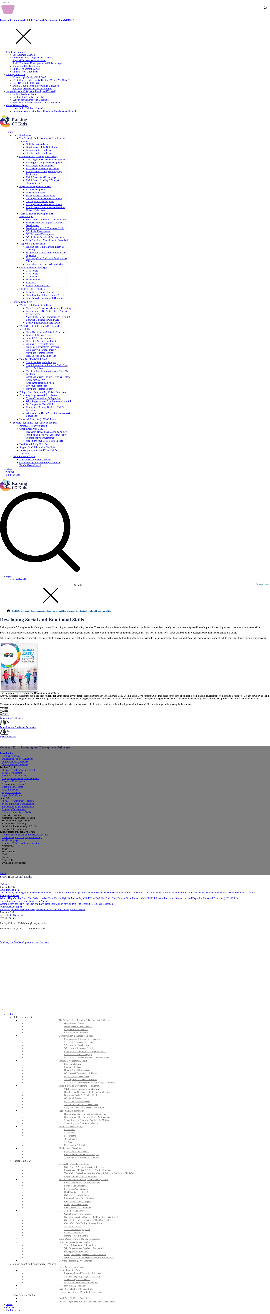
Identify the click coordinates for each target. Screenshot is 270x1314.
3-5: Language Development (40, 165)
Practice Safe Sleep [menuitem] (72, 1067)
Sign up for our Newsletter (36, 942)
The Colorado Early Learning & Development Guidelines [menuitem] (84, 1020)
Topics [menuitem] (9, 1014)
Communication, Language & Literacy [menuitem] (76, 1036)
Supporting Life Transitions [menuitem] (71, 1111)
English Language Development (18, 806)
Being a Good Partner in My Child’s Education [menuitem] (79, 1239)
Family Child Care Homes (39, 335)
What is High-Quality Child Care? (29, 77)
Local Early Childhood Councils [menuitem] (73, 1298)
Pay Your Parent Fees (36, 385)
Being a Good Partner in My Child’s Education (35, 85)
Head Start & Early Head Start (41, 341)
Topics (9, 132)
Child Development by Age (26, 68)
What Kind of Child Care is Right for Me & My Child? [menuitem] (83, 1179)
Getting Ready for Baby (24, 94)
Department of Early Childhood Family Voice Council (58, 909)
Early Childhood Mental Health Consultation (48, 240)
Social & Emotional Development (18, 803)
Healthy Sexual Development (40, 195)
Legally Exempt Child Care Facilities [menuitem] (80, 1176)
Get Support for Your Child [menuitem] (76, 1251)
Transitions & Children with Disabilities (45, 298)
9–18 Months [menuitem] (70, 1136)
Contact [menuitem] (10, 1307)
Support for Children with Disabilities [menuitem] (75, 1289)
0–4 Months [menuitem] (69, 1129)
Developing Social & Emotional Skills (45, 228)
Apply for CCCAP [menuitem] (72, 1226)
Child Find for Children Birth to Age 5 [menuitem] (81, 1154)
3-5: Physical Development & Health (44, 204)
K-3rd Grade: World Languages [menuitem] (78, 1054)
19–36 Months (33, 279)
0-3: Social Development (38, 231)
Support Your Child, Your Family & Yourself (35, 422)
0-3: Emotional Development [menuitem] (77, 1101)
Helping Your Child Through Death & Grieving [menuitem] (85, 1114)
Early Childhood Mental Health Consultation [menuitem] (84, 1108)
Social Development (12, 772)
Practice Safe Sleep (35, 192)
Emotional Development (14, 775)
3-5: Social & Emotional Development (45, 237)
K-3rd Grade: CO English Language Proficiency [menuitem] (85, 1051)
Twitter (3, 884)
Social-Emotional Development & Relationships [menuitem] (80, 1086)
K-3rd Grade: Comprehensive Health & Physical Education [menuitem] (90, 1083)
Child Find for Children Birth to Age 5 (45, 295)
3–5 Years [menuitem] (68, 1142)
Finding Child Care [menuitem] (22, 1160)
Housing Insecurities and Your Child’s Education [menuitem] (80, 1292)
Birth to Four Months (12, 786)
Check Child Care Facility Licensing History (48, 377)
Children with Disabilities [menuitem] (70, 1148)
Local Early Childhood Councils (28, 108)
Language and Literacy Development (20, 778)
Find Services (13, 474)
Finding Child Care (15, 74)
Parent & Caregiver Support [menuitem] (71, 1267)
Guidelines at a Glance (37, 144)
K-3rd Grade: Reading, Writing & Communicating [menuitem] (86, 1058)
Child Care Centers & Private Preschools (46, 332)
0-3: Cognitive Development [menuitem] (76, 1076)
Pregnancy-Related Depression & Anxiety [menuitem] (82, 1273)
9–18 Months (32, 276)
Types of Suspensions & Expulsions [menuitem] (80, 1245)
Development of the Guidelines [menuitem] (78, 1026)
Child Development (16, 52)
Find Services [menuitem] (13, 1310)
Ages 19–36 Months (12, 795)
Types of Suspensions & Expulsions (43, 398)
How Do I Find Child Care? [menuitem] (71, 1211)
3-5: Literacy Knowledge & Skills (42, 168)
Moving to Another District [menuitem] (76, 1204)
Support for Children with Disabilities (31, 99)
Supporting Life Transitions (26, 66)
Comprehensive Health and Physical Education (25, 834)
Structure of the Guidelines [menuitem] (76, 1033)
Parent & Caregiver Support (33, 425)
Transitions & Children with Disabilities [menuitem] (82, 1158)
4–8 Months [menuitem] (69, 1133)
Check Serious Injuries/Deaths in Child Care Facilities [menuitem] (88, 1220)
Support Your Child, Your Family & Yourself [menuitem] (34, 1264)
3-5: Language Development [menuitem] (76, 1045)
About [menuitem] (9, 1304)
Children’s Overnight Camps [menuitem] (76, 1195)
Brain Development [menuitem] (72, 1064)
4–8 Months (32, 273)
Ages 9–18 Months (11, 792)
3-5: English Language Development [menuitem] (80, 1042)
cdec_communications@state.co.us (65, 928)
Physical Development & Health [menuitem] (73, 1061)
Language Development (14, 809)
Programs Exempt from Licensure (42, 347)
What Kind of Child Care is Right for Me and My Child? (40, 80)
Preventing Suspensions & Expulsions (38, 395)
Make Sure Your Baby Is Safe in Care (44, 440)
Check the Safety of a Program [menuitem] (78, 1214)
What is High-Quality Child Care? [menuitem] (74, 1164)
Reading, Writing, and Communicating (21, 843)
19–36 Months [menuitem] (70, 1139)
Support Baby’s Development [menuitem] (77, 1279)
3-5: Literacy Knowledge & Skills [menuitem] (79, 1048)
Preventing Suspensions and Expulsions (32, 88)
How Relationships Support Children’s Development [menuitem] (87, 1092)
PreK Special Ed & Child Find (41, 355)
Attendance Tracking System (40, 382)
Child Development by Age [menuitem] (71, 1126)
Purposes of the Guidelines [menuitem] (76, 1029)
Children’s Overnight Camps (40, 344)
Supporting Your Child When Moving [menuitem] (81, 1123)
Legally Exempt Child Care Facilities (44, 322)
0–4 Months (32, 270)
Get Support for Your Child (39, 404)
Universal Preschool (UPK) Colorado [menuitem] (75, 1261)
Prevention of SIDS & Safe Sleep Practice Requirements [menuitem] (89, 1170)
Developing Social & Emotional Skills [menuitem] (81, 1095)
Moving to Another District (39, 353)
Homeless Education (102, 904)
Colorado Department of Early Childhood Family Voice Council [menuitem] (87, 1301)
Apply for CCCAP (35, 380)
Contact (10, 472)
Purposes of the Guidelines (39, 150)
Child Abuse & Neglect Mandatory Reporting (48, 308)
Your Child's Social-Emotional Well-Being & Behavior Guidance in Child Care (48, 318)
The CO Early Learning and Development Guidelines (26, 892)
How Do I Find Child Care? (26, 83)
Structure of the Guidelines (39, 153)
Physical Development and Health (29, 60)
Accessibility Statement (11, 915)
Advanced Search (263, 584)
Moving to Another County (39, 388)
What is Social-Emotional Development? (46, 219)
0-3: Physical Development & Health (44, 198)
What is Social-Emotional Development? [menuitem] (82, 1089)
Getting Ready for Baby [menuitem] (69, 1270)
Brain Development (35, 189)
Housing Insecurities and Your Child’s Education (36, 102)
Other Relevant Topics (17, 105)
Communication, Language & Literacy (38, 156)
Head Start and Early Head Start (28, 97)
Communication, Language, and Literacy (32, 57)
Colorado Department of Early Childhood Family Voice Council (44, 111)
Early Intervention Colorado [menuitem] (76, 1151)
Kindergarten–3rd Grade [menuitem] (75, 1145)
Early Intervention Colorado (40, 292)
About (9, 469)
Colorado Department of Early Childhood (69, 923)
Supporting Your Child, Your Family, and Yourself (30, 91)
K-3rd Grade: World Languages (41, 177)
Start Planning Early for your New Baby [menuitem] (82, 1276)
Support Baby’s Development (40, 437)
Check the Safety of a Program (41, 362)
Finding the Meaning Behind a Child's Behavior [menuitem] (85, 1254)
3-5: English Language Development (44, 162)
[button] (135, 717)
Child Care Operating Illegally (41, 350)
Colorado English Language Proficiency (22, 837)
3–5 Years (31, 282)
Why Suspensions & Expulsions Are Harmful (48, 401)
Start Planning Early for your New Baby (46, 435)
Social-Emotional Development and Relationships (37, 63)
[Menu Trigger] (1, 1009)
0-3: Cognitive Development (40, 201)
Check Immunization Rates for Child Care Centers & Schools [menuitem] (91, 1217)
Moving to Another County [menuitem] (76, 1236)
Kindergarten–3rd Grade (38, 285)
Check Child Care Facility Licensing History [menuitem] (84, 1223)
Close (3, 873)
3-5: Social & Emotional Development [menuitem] (81, 1104)
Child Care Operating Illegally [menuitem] (77, 1201)
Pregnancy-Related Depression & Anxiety (46, 432)
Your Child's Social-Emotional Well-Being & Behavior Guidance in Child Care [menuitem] (99, 1173)
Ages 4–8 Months (11, 789)
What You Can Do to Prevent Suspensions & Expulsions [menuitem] (89, 1258)
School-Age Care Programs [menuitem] (76, 1189)
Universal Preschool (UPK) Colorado (37, 419)
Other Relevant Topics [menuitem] (23, 1295)
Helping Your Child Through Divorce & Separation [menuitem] (87, 1117)
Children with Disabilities (25, 71)
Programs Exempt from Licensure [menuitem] (79, 1198)
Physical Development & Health (35, 186)
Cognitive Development (13, 781)
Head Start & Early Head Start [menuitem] (77, 1192)
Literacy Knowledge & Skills (16, 812)
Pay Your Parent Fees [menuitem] (73, 1233)
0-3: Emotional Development (40, 234)
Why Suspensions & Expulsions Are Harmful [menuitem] (84, 1248)
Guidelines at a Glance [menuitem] (74, 1023)
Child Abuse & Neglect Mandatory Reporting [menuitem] (84, 1167)
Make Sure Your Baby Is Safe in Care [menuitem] (81, 1283)
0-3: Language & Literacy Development (45, 159)
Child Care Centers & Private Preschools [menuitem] (82, 1183)
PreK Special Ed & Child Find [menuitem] (77, 1208)
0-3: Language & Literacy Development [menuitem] (82, 1039)
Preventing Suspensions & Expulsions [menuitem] (75, 1242)
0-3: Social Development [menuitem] (75, 1098)
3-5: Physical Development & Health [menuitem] (80, 1079)
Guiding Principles (11, 756)
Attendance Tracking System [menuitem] (77, 1229)
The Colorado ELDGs (23, 54)
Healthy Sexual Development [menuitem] (77, 1070)
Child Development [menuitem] (22, 1017)
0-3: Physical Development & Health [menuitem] (80, 1073)
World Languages (10, 840)
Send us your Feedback (11, 942)
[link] (135, 881)
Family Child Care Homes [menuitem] (75, 1186)
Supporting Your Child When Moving (44, 264)
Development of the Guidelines (41, 147)
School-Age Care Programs (39, 338)
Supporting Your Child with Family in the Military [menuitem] (86, 1120)
